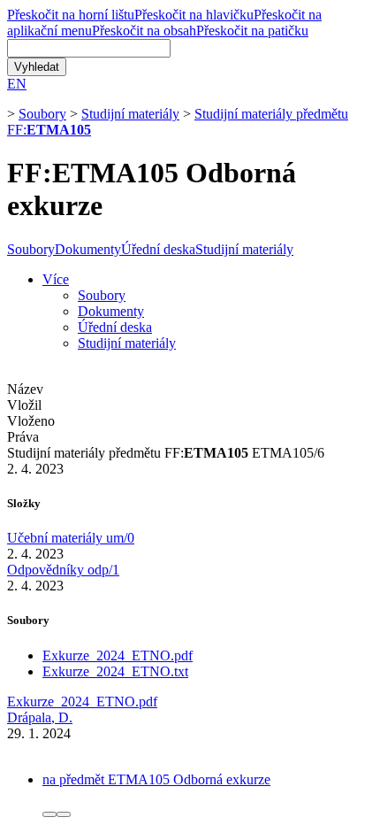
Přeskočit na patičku (252, 30)
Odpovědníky (63, 569)
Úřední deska (158, 249)
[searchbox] (89, 48)
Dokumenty (88, 249)
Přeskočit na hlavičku (194, 14)
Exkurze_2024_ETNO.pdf (117, 655)
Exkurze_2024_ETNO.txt (115, 671)
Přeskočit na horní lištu (70, 14)
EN (17, 83)
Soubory (42, 113)
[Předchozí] (49, 814)
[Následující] (64, 814)
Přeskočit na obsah (144, 30)
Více (55, 279)
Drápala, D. (39, 717)
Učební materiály (70, 537)
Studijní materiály (130, 113)
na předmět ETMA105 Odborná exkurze (156, 779)
